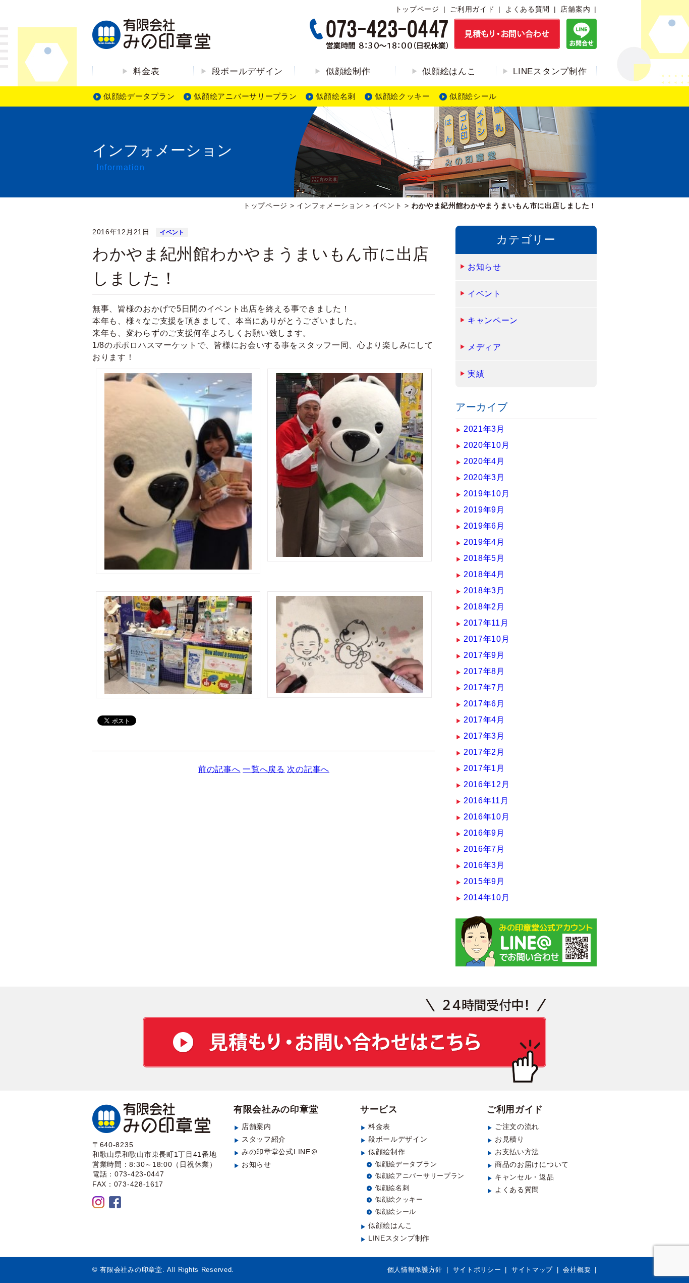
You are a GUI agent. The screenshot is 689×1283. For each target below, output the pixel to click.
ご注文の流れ (517, 1126)
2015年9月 (484, 881)
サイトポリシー (477, 1269)
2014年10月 (487, 897)
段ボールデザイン (247, 71)
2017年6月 (484, 703)
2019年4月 (484, 542)
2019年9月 (484, 509)
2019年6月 (484, 526)
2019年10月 (487, 493)
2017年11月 (486, 623)
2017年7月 (484, 687)
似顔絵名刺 (336, 96)
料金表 (146, 71)
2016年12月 (487, 784)
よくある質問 (527, 9)
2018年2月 (484, 606)
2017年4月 (484, 719)
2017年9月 (484, 655)
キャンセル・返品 (524, 1177)
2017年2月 (484, 752)
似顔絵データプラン (139, 96)
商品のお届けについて (532, 1164)
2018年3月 (484, 590)
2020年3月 (484, 477)
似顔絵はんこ (449, 71)
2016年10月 (487, 816)
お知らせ (484, 267)
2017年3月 (484, 736)
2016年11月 (486, 800)
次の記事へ (308, 769)
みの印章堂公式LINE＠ (280, 1152)
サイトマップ (532, 1269)
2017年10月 (487, 639)
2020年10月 (487, 445)
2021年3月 (484, 429)
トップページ (417, 9)
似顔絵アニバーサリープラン (245, 96)
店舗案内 (575, 9)
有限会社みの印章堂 (276, 1109)
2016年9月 (484, 833)
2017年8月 (484, 671)
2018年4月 (484, 574)
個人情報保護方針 (415, 1269)
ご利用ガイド (472, 9)
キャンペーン (493, 320)
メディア (484, 347)
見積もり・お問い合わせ (344, 1041)
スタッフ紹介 (264, 1139)
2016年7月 (484, 849)
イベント (172, 232)
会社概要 (577, 1269)
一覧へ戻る (264, 769)
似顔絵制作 (348, 71)
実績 (476, 374)
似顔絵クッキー (402, 96)
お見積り (510, 1139)
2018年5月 (484, 558)
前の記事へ (219, 769)
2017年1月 (484, 768)
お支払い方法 (517, 1152)
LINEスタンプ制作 (550, 71)
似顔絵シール (473, 96)
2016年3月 (484, 865)
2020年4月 (484, 461)
